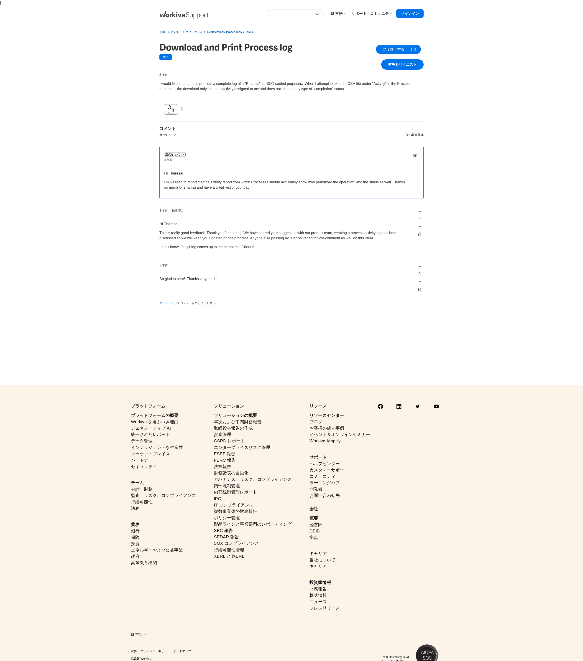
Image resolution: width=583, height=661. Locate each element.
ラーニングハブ (324, 482)
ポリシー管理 (227, 517)
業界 (135, 524)
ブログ (315, 421)
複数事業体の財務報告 (235, 511)
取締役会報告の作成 (233, 428)
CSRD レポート (229, 440)
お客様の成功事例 (326, 428)
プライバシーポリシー (155, 651)
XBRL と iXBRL (229, 556)
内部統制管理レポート (235, 492)
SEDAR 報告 (226, 536)
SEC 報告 (223, 530)
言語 (339, 13)
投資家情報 (320, 582)
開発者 (315, 489)
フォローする (393, 49)
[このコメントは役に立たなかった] (420, 226)
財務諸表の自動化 (231, 473)
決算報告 (222, 466)
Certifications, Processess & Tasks (230, 32)
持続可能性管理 (229, 549)
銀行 (135, 531)
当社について (322, 559)
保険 (135, 537)
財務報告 (318, 589)
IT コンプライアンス (233, 505)
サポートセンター (170, 32)
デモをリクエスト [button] (402, 64)
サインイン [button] (410, 13)
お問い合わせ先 (324, 495)
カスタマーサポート (328, 470)
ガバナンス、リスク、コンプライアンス (253, 479)
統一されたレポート (150, 434)
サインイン (166, 303)
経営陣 (315, 524)
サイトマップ (182, 651)
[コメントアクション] (415, 156)
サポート (318, 457)
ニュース (318, 601)
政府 (135, 556)
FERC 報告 (225, 460)
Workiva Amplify (325, 440)
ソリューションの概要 (235, 415)
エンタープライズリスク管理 (242, 447)
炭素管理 (222, 434)
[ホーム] (184, 15)
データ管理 (142, 440)
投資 (135, 543)
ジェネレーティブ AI (151, 428)
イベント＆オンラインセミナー (339, 434)
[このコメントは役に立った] (420, 212)
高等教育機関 (144, 562)
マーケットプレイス (150, 453)
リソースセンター (326, 415)
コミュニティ (194, 32)
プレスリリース (324, 608)
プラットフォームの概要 (155, 415)
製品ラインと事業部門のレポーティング (253, 524)
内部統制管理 (227, 485)
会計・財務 (142, 489)
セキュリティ (144, 466)
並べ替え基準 (415, 135)
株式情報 (318, 595)
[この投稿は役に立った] (171, 109)
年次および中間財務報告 (237, 421)
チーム (137, 482)
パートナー (142, 460)
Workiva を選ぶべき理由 (154, 421)
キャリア (318, 553)
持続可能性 (142, 501)
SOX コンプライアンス (236, 543)
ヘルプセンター (324, 463)
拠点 (313, 537)
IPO (217, 498)
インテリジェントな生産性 (157, 447)
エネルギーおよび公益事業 (157, 550)
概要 (313, 518)
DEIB (314, 531)
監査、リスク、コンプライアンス (163, 495)
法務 (135, 508)
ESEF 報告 (224, 453)
